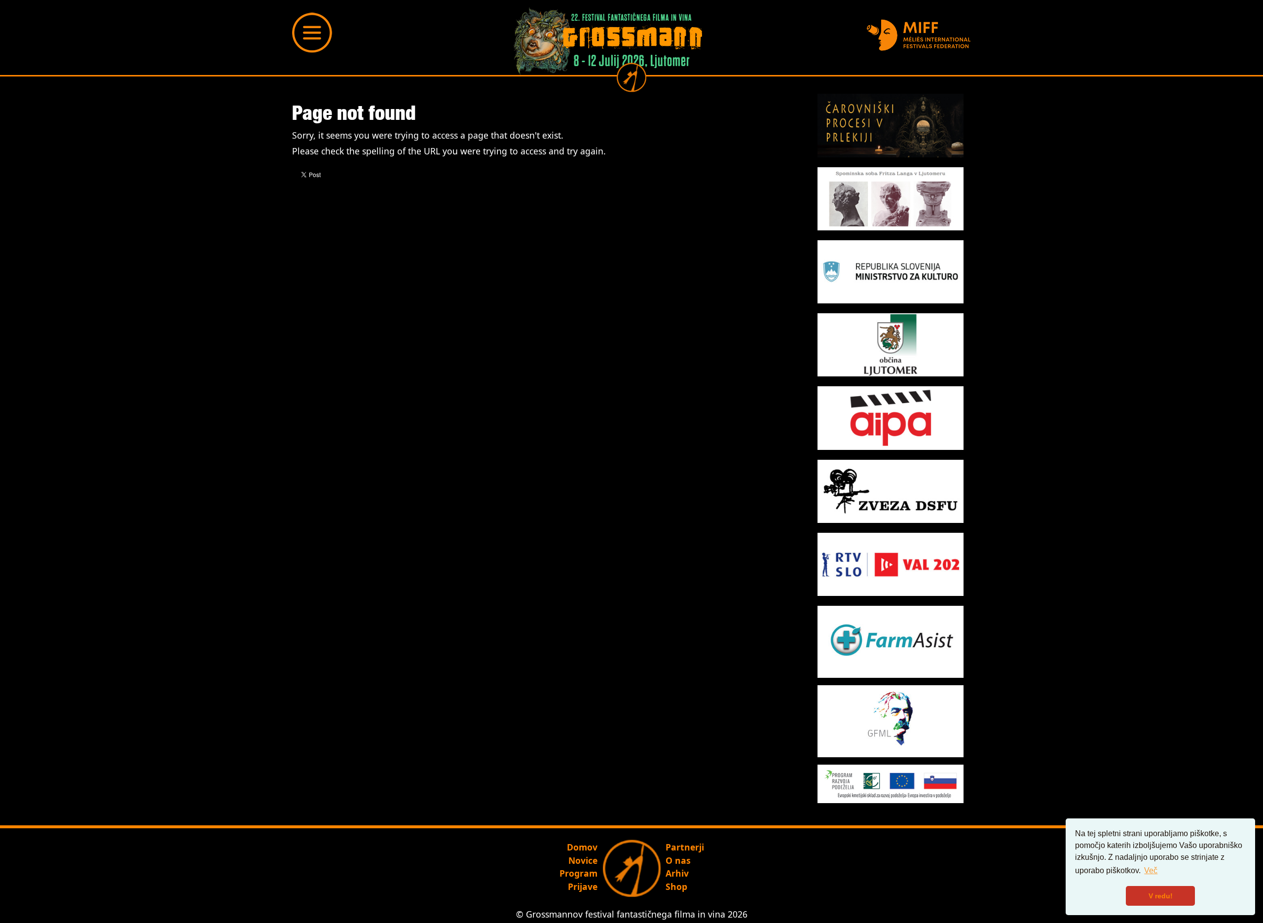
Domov (582, 847)
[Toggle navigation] (312, 32)
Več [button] (1150, 870)
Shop (676, 886)
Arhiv (677, 873)
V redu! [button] (1161, 896)
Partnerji (685, 847)
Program (578, 873)
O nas (678, 860)
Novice (582, 860)
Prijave (582, 886)
